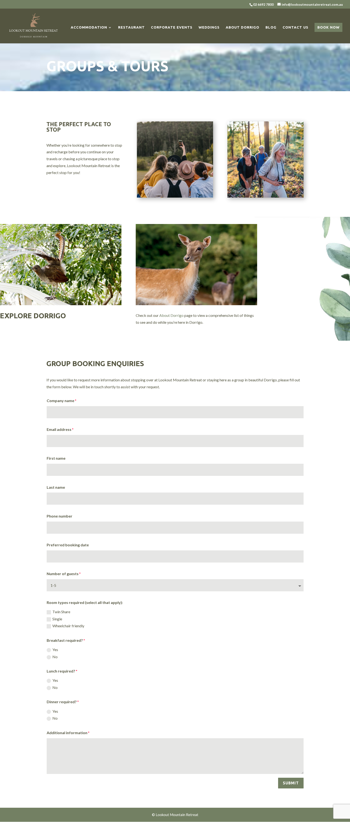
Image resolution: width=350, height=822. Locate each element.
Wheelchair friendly (68, 625)
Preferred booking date (68, 545)
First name (56, 458)
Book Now (328, 27)
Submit (291, 783)
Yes (55, 649)
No (55, 656)
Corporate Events (171, 27)
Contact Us (295, 27)
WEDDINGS (209, 27)
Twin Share (61, 611)
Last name (56, 487)
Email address (59, 429)
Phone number (59, 516)
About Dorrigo (242, 27)
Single (57, 619)
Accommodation (89, 27)
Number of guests (63, 573)
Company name (60, 400)
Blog (270, 27)
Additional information (67, 732)
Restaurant (131, 27)
